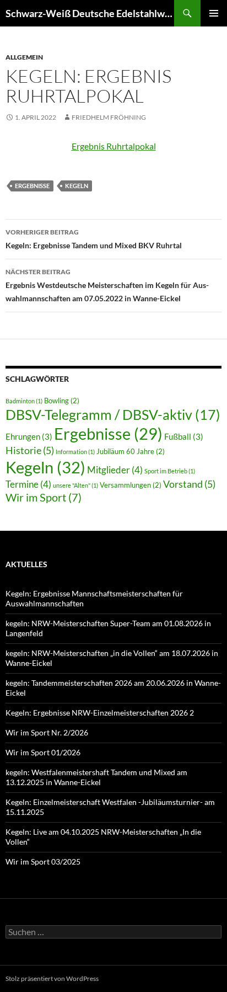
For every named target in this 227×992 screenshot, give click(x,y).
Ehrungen (29, 436)
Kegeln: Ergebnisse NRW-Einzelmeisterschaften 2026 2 (100, 712)
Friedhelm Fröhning (109, 117)
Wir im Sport (44, 497)
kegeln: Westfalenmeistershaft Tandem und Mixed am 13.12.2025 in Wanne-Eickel (96, 777)
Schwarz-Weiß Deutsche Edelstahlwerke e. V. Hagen (90, 13)
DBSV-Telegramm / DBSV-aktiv (113, 414)
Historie (30, 450)
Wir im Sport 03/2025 (43, 861)
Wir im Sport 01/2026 (43, 752)
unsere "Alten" (75, 485)
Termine (28, 484)
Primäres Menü (214, 13)
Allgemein (24, 57)
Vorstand (189, 484)
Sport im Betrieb (169, 470)
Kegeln (76, 185)
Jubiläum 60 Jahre (130, 451)
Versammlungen (130, 485)
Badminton (24, 400)
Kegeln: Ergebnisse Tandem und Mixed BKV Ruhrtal (94, 239)
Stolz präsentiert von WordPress (52, 978)
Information (75, 451)
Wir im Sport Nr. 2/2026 (47, 732)
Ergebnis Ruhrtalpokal (114, 146)
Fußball (183, 436)
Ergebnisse (32, 185)
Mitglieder (115, 470)
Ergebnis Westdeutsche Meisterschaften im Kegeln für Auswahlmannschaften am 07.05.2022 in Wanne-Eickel (107, 285)
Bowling (61, 400)
